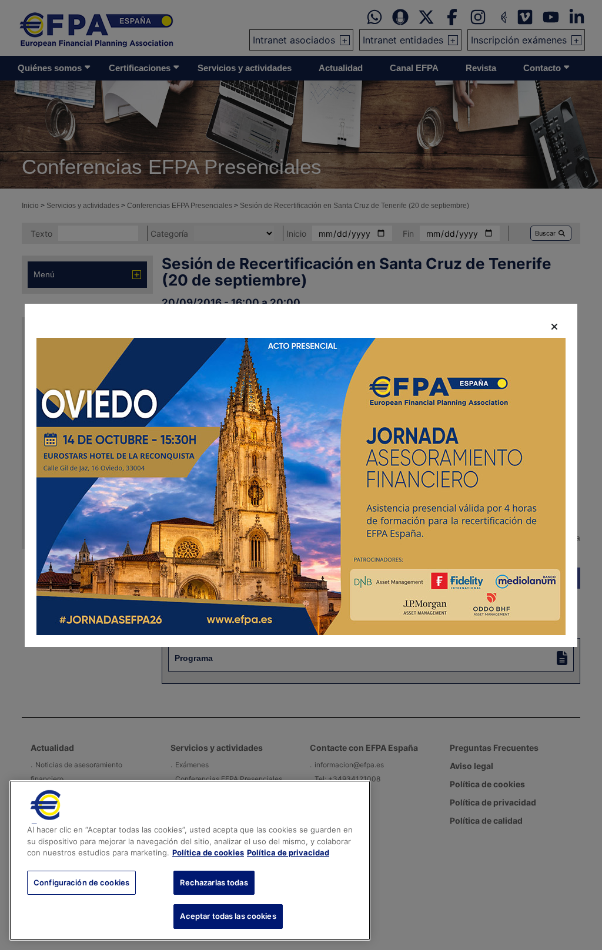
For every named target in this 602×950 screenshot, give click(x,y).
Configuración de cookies (81, 882)
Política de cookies (208, 852)
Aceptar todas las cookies (228, 916)
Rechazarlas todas (214, 882)
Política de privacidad (288, 852)
